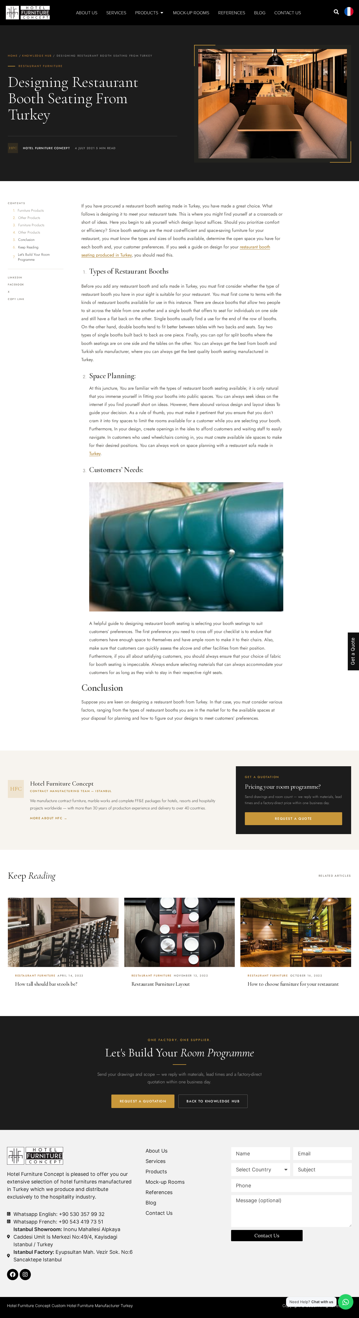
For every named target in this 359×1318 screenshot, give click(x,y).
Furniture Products (31, 210)
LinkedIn (15, 277)
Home (13, 56)
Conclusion (26, 239)
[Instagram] (25, 1274)
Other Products (29, 217)
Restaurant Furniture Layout (161, 984)
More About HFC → (48, 818)
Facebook (16, 284)
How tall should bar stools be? (46, 984)
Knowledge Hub (37, 56)
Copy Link (16, 299)
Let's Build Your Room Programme (34, 257)
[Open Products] (162, 12)
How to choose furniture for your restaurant (293, 984)
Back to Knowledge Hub (213, 1101)
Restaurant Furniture (41, 66)
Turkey (94, 453)
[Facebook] (12, 1274)
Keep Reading (28, 247)
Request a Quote (293, 818)
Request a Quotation (143, 1101)
